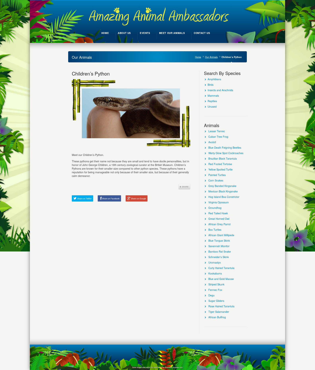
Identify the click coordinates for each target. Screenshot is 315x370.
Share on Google (138, 198)
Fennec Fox (215, 290)
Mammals (213, 95)
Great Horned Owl (218, 218)
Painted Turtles (217, 175)
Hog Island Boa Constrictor (223, 197)
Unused (212, 106)
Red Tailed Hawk (218, 213)
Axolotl (212, 142)
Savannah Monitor (219, 246)
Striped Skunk (216, 284)
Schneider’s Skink (218, 257)
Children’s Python (91, 73)
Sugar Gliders (216, 301)
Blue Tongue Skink (219, 240)
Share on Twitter (84, 198)
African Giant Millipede (221, 235)
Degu (211, 295)
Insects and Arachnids (220, 90)
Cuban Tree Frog (218, 136)
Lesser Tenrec (216, 131)
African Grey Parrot (219, 224)
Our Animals (211, 57)
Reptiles (212, 101)
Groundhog (214, 208)
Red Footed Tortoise (220, 164)
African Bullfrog (217, 317)
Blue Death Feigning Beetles (224, 147)
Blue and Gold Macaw (221, 279)
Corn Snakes (215, 180)
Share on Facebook (111, 198)
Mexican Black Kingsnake (223, 191)
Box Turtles (214, 229)
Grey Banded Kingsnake (222, 186)
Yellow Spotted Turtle (220, 169)
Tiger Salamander (218, 311)
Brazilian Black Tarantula (222, 158)
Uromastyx (214, 262)
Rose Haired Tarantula (221, 306)
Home (198, 57)
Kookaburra (215, 273)
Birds (210, 84)
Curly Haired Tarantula (221, 268)
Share (184, 186)
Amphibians (214, 79)
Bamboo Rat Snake (219, 251)
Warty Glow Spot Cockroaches (225, 153)
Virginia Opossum (218, 202)
